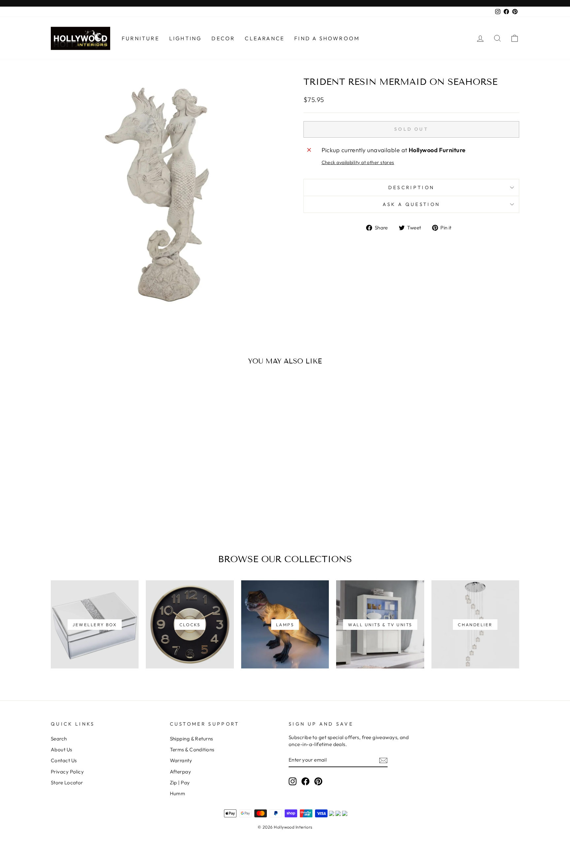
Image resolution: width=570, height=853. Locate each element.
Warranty (181, 760)
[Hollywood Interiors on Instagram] (293, 781)
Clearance (264, 38)
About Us (61, 749)
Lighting (185, 38)
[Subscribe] (383, 760)
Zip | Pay (180, 782)
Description (411, 187)
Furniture (140, 38)
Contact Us (64, 760)
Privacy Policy (67, 771)
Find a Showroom (327, 38)
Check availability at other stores (358, 162)
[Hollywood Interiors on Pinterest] (318, 781)
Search (59, 738)
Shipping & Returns (191, 738)
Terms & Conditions (192, 749)
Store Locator (67, 782)
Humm (177, 793)
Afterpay (180, 771)
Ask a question (411, 204)
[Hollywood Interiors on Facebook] (305, 781)
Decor (223, 38)
